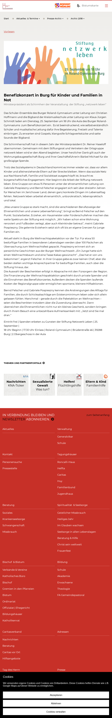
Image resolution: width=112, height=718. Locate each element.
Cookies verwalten (56, 711)
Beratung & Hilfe (67, 538)
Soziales (7, 512)
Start (6, 19)
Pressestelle (9, 468)
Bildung (62, 562)
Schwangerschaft (13, 525)
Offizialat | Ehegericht (16, 607)
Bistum (7, 595)
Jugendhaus (65, 493)
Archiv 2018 (77, 19)
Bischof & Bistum (13, 562)
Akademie (63, 576)
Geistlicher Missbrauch (71, 512)
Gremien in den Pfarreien (18, 588)
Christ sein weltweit (69, 544)
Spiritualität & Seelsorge (72, 505)
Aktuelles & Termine (27, 19)
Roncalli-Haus (66, 462)
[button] (9, 31)
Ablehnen (56, 703)
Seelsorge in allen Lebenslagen (76, 531)
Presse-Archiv (54, 19)
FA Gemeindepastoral (70, 595)
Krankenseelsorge (13, 519)
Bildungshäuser (12, 614)
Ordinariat (8, 601)
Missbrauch (9, 531)
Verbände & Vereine (14, 569)
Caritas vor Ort (11, 652)
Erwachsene (65, 582)
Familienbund (66, 487)
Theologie (63, 588)
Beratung (8, 505)
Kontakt (7, 454)
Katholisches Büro (13, 576)
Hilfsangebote (11, 658)
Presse (61, 669)
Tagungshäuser (67, 454)
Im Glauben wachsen (70, 525)
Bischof (7, 582)
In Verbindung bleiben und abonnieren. (28, 417)
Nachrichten (10, 639)
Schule (61, 443)
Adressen (63, 631)
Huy (59, 481)
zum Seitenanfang (98, 415)
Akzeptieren (56, 695)
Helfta (61, 468)
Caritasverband (12, 631)
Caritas (61, 474)
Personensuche (12, 462)
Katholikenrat (11, 620)
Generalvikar (65, 436)
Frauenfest (64, 550)
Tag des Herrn (11, 669)
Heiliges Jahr (65, 519)
